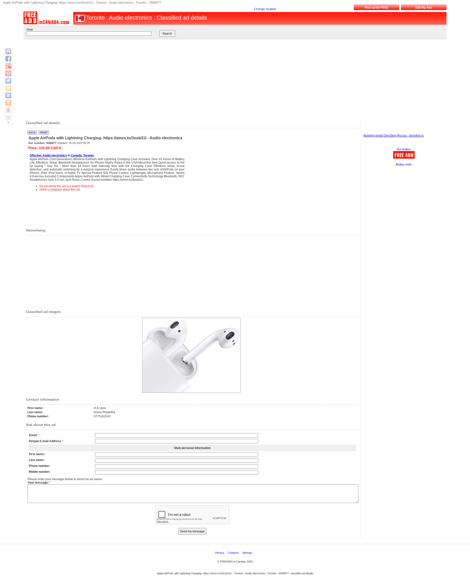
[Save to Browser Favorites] (8, 88)
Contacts (233, 552)
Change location (265, 9)
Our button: (404, 149)
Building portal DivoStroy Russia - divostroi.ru (394, 135)
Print (43, 132)
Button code (404, 164)
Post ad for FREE (376, 7)
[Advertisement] (229, 78)
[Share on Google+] (8, 66)
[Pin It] (8, 73)
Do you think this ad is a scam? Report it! (66, 186)
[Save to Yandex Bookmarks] (8, 110)
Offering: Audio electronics (48, 155)
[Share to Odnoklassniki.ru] (8, 103)
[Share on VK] (8, 95)
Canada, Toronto (82, 155)
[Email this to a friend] (8, 117)
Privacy (220, 552)
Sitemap (247, 552)
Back (32, 132)
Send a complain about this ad (59, 189)
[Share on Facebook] (8, 59)
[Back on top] (8, 51)
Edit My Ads (423, 7)
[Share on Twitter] (8, 81)
